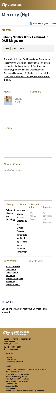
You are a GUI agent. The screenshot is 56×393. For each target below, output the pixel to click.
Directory (9, 357)
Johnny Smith (12, 272)
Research (10, 275)
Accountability (11, 386)
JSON (22, 48)
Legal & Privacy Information (17, 374)
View (6, 48)
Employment (10, 359)
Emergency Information (15, 362)
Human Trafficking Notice (16, 376)
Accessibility (11, 384)
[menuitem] (28, 358)
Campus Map (12, 349)
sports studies (13, 284)
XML (14, 48)
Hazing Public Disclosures (16, 381)
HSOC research (13, 266)
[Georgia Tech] (16, 333)
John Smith (11, 269)
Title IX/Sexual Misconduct (17, 379)
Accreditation (11, 388)
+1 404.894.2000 (14, 347)
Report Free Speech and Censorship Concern (24, 391)
